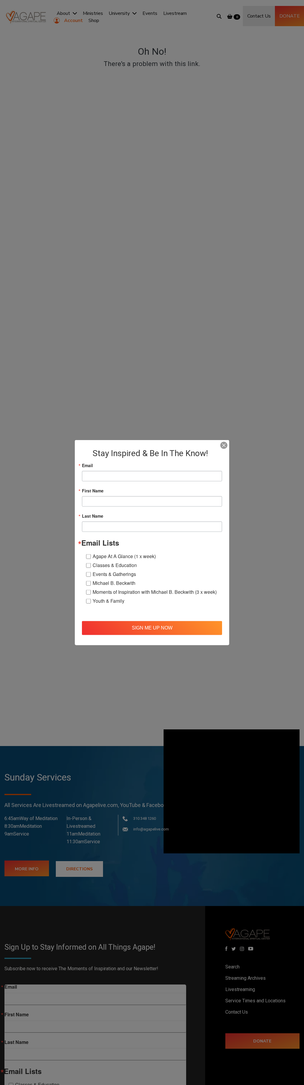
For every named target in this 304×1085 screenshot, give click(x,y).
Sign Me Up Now (152, 627)
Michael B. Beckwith (114, 582)
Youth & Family (108, 600)
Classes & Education (115, 564)
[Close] (223, 445)
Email (87, 465)
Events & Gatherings (114, 573)
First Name (93, 490)
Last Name (92, 516)
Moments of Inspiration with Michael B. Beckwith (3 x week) (155, 591)
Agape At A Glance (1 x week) (124, 555)
